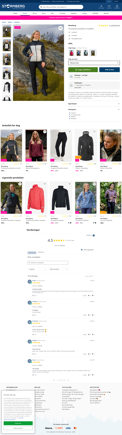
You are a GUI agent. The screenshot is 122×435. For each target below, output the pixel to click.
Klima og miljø (39, 394)
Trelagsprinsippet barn (70, 390)
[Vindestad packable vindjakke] (71, 53)
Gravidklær (66, 396)
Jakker (10, 22)
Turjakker (17, 22)
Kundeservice (11, 390)
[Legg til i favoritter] (60, 28)
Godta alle (18, 423)
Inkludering (38, 403)
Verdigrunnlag (39, 392)
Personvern (38, 407)
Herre (35, 13)
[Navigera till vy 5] (7, 87)
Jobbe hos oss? (39, 411)
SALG (15, 13)
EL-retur (64, 403)
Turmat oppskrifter (68, 407)
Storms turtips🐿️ (95, 396)
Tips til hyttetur (95, 403)
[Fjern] (81, 7)
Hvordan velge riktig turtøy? (71, 398)
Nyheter (74, 13)
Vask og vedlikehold (69, 400)
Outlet (84, 13)
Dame (25, 13)
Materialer (37, 405)
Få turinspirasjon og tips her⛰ (100, 392)
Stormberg (72, 25)
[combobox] (37, 269)
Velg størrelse (74, 63)
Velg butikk (78, 87)
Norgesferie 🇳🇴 (95, 390)
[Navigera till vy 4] (7, 73)
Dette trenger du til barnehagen (73, 394)
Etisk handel (38, 396)
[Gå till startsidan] (13, 7)
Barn (44, 13)
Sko (52, 13)
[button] (35, 295)
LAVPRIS (95, 13)
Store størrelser (67, 405)
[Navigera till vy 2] (7, 45)
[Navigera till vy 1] (7, 31)
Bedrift (106, 13)
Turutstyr (62, 13)
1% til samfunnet (39, 400)
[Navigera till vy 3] (7, 59)
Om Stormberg (39, 390)
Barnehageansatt (96, 400)
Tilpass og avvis (18, 428)
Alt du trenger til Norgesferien (72, 392)
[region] (18, 412)
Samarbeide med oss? (41, 409)
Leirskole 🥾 (94, 398)
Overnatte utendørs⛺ (97, 394)
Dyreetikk (37, 398)
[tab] (87, 249)
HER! (69, 17)
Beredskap (65, 409)
